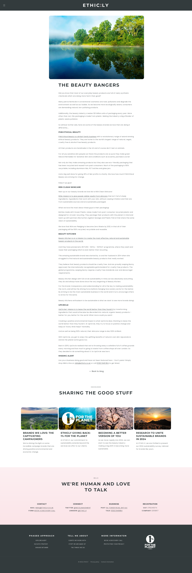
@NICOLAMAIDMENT (82, 508)
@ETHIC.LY (82, 511)
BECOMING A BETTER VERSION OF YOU (112, 434)
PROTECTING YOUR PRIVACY (114, 544)
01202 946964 (116, 511)
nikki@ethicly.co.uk (83, 363)
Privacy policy (95, 562)
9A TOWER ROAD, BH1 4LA (116, 508)
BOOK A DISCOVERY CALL (44, 511)
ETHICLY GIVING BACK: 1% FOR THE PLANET (75, 434)
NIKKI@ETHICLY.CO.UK (44, 508)
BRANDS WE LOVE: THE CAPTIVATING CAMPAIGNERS (38, 436)
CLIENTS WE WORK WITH (77, 541)
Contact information (107, 562)
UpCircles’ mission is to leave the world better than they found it (85, 309)
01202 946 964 (103, 363)
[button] (4, 5)
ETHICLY (86, 562)
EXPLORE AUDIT (41, 541)
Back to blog (98, 371)
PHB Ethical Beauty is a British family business (77, 136)
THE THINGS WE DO (78, 548)
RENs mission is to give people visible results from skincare (83, 196)
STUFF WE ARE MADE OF (77, 544)
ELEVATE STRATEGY (41, 544)
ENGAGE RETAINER (42, 548)
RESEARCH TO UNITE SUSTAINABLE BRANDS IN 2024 (151, 436)
